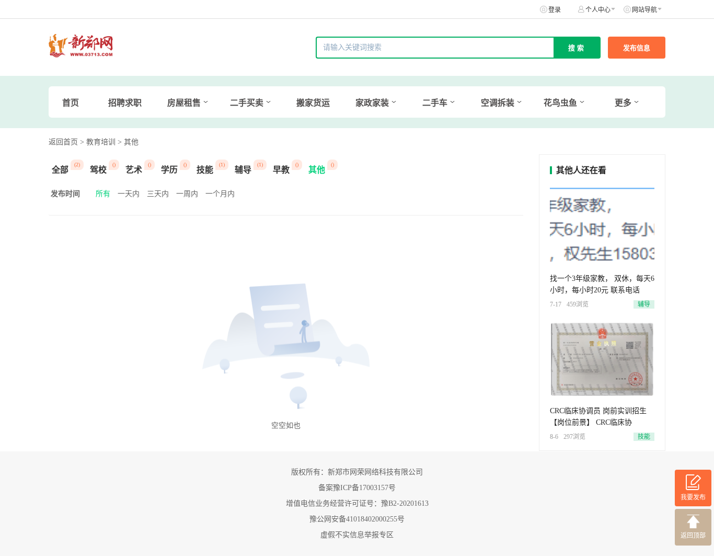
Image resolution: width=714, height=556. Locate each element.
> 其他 (128, 142)
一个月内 (220, 194)
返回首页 (63, 142)
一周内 (187, 194)
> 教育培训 (98, 142)
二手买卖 (246, 102)
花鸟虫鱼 (560, 102)
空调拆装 (497, 102)
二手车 (434, 102)
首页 (70, 102)
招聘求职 (125, 102)
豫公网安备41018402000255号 (357, 519)
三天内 (158, 194)
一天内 (129, 194)
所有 (103, 194)
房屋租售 (184, 102)
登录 (554, 10)
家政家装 (372, 102)
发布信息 (636, 48)
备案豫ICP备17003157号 (357, 488)
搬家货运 (313, 102)
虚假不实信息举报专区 (357, 535)
